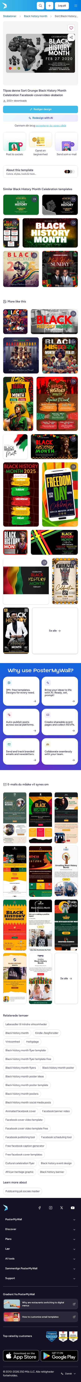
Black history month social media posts (28, 1102)
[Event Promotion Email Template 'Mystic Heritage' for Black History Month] (40, 871)
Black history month (17, 1033)
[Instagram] (50, 1208)
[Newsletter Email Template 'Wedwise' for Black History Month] (15, 817)
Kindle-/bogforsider (46, 1033)
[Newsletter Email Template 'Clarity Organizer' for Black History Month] (40, 817)
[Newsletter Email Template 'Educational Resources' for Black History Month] (40, 925)
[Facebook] (39, 1208)
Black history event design (56, 1163)
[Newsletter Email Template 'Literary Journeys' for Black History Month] (40, 978)
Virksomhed (12, 1041)
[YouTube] (72, 1208)
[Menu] (75, 5)
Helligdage (32, 1041)
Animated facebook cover (20, 1111)
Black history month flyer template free (28, 1059)
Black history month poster (58, 1067)
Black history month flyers (20, 1067)
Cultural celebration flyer (19, 1163)
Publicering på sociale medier (22, 1191)
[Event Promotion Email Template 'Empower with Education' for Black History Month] (15, 871)
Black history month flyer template (25, 1050)
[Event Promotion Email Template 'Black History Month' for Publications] (15, 978)
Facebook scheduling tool (56, 1137)
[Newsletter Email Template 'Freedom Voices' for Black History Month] (66, 925)
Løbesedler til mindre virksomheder (26, 1024)
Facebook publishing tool (20, 1137)
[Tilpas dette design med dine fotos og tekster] (40, 53)
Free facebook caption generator (24, 1146)
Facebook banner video (56, 1111)
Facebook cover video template (24, 1119)
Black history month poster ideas (24, 1076)
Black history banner (52, 1172)
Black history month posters (21, 1093)
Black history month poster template (26, 1085)
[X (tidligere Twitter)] (61, 1208)
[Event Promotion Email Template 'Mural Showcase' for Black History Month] (15, 925)
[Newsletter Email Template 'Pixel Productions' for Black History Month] (66, 817)
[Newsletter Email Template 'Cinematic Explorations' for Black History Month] (66, 871)
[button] (71, 28)
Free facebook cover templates (23, 1154)
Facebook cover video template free (26, 1128)
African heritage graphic (19, 1172)
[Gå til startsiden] (4, 5)
